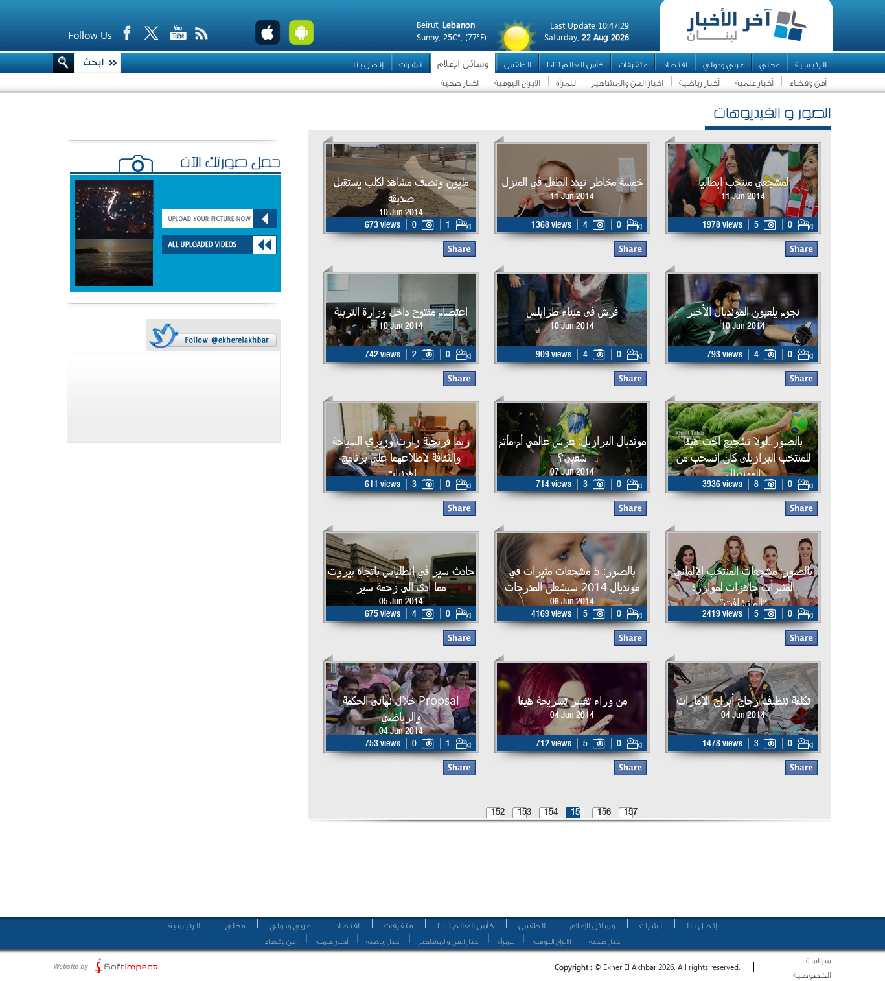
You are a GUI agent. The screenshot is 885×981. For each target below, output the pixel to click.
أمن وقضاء (808, 83)
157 (631, 813)
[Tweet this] (212, 335)
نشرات (410, 64)
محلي (769, 64)
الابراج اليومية (517, 83)
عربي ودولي (723, 64)
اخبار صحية (460, 83)
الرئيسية (811, 64)
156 (604, 813)
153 (524, 813)
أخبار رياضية (699, 83)
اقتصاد (675, 64)
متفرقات (633, 64)
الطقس (517, 64)
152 (498, 813)
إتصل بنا (368, 64)
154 (551, 813)
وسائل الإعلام (462, 63)
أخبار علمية (754, 83)
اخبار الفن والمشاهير (627, 83)
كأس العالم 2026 (575, 64)
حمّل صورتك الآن (230, 164)
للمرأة (566, 83)
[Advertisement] (565, 875)
